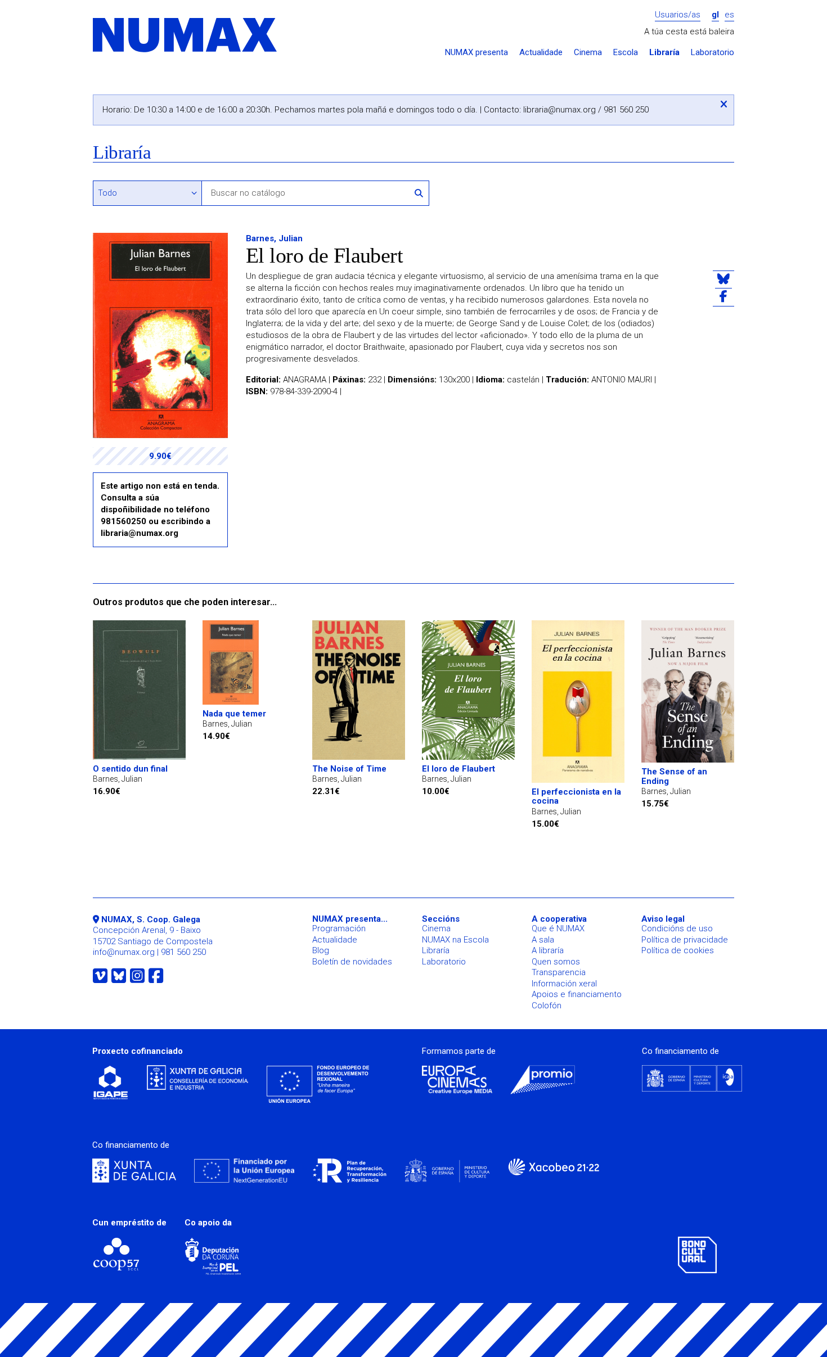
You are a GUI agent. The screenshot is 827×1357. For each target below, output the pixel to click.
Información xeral (564, 984)
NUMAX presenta (476, 52)
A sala (543, 940)
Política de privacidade (684, 940)
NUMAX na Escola (455, 940)
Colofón (546, 1005)
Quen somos (556, 962)
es (729, 15)
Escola (625, 52)
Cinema (588, 52)
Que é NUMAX (558, 928)
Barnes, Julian (274, 238)
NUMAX (185, 35)
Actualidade (541, 52)
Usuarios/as (677, 15)
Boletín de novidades (352, 962)
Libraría (664, 52)
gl (715, 15)
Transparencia (559, 972)
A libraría (548, 950)
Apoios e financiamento (577, 994)
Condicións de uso (677, 928)
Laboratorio (712, 52)
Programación (339, 928)
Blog (320, 950)
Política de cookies (677, 950)
